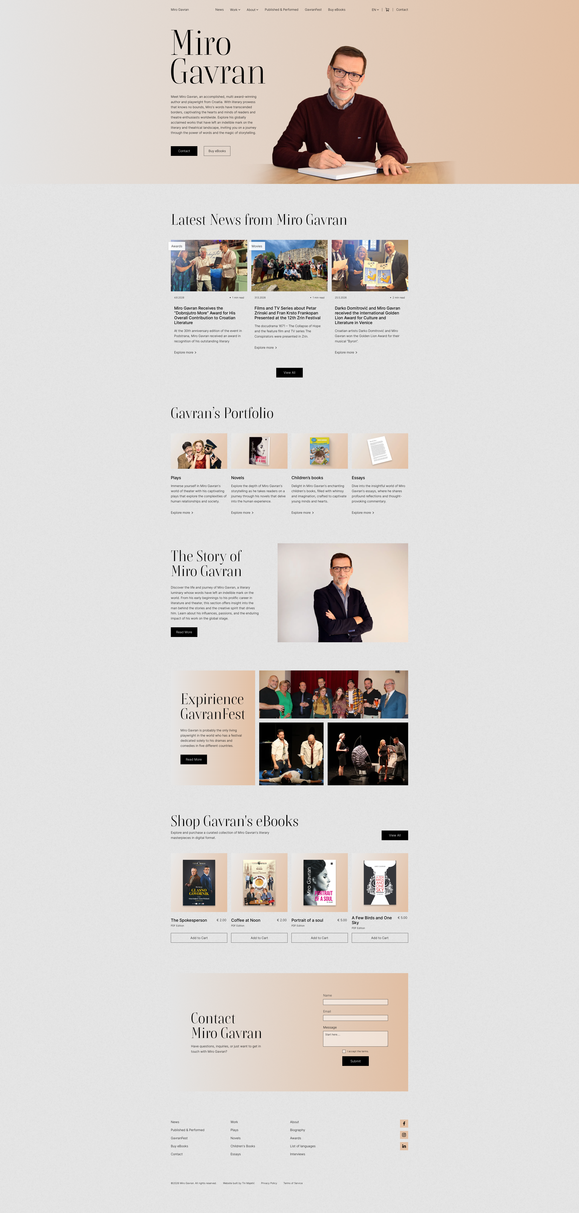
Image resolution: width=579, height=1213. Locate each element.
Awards (295, 1138)
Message (330, 1027)
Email (327, 1011)
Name (327, 995)
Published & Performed (281, 9)
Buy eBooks (336, 9)
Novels (236, 1138)
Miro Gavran (180, 9)
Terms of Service (293, 1183)
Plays (234, 1130)
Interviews (297, 1154)
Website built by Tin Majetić (239, 1183)
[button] (235, 9)
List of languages (303, 1146)
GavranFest (313, 9)
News (219, 9)
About (294, 1122)
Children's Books (243, 1146)
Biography (297, 1130)
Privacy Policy (269, 1183)
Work (234, 1122)
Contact (402, 9)
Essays (236, 1154)
